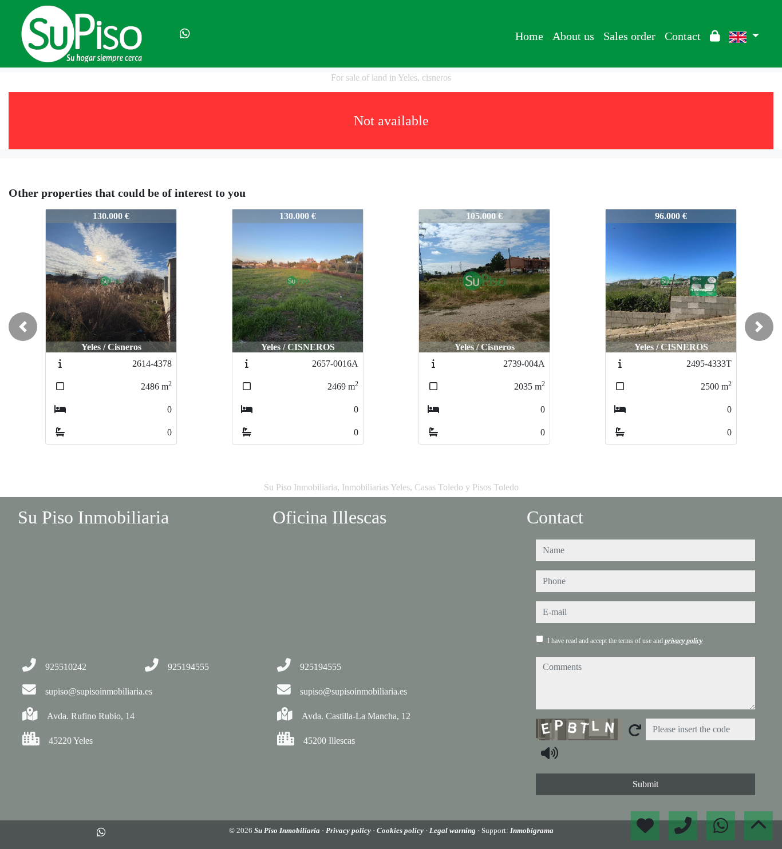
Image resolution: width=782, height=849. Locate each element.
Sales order (629, 36)
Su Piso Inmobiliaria (288, 830)
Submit (645, 784)
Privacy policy (349, 830)
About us (573, 36)
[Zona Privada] (715, 36)
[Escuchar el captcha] (549, 752)
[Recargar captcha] (634, 730)
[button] (23, 326)
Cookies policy (401, 830)
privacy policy (683, 641)
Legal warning (453, 830)
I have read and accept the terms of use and (624, 641)
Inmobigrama (532, 830)
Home (529, 36)
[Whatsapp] (185, 33)
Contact (683, 36)
